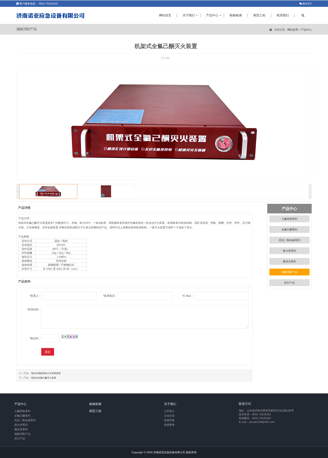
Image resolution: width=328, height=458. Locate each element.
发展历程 (169, 420)
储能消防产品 (289, 272)
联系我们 (283, 15)
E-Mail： (187, 295)
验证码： (35, 338)
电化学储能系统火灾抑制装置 (46, 373)
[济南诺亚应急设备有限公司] (50, 15)
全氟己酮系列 (289, 229)
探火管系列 (289, 250)
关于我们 (189, 15)
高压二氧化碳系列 (289, 240)
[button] (310, 191)
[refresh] (69, 336)
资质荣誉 (169, 424)
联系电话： (110, 295)
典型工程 (259, 15)
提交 (47, 351)
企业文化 (169, 415)
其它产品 (289, 282)
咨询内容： (34, 309)
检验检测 (236, 15)
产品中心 (212, 15)
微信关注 (307, 3)
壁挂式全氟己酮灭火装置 (43, 378)
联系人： (35, 295)
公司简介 (169, 411)
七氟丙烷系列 (289, 218)
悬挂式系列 (289, 261)
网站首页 (165, 15)
